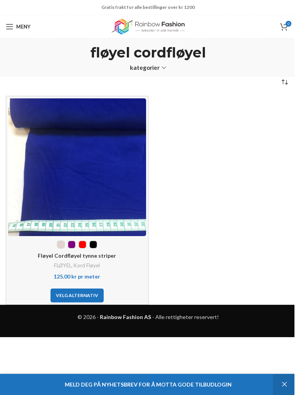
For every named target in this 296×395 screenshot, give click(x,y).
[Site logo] (148, 26)
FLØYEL (62, 265)
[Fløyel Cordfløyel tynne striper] (77, 167)
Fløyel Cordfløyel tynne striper (77, 255)
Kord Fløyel (87, 265)
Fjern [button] (284, 384)
